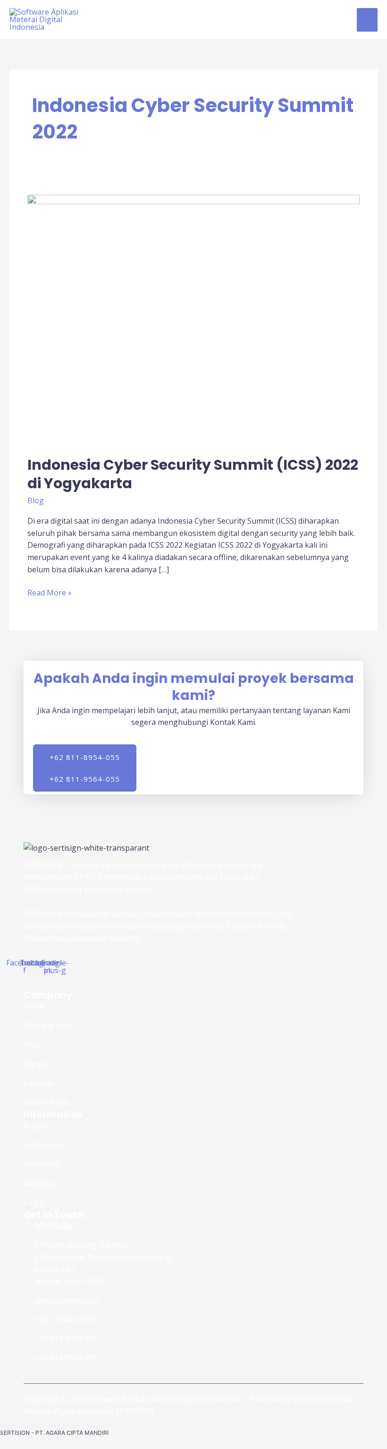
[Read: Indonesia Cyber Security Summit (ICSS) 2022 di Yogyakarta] (193, 318)
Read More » (49, 592)
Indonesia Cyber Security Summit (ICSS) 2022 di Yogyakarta (192, 474)
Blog (35, 500)
